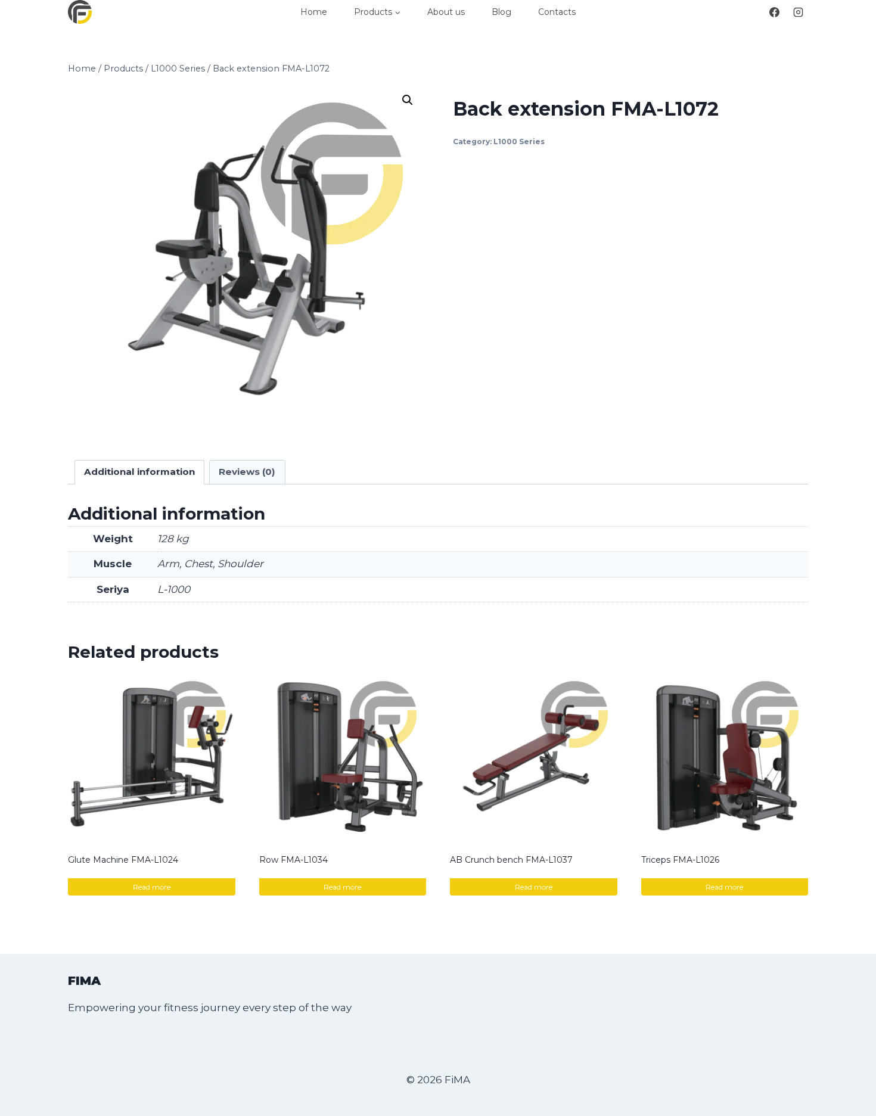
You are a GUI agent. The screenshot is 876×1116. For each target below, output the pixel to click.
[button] (407, 100)
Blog (501, 12)
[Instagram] (798, 12)
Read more (151, 886)
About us (446, 12)
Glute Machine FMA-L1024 (123, 859)
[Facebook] (775, 12)
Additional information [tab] (139, 471)
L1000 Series (519, 141)
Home (313, 12)
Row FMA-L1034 (293, 859)
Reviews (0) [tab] (247, 471)
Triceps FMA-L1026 (680, 859)
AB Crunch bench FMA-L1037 (511, 859)
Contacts (557, 12)
